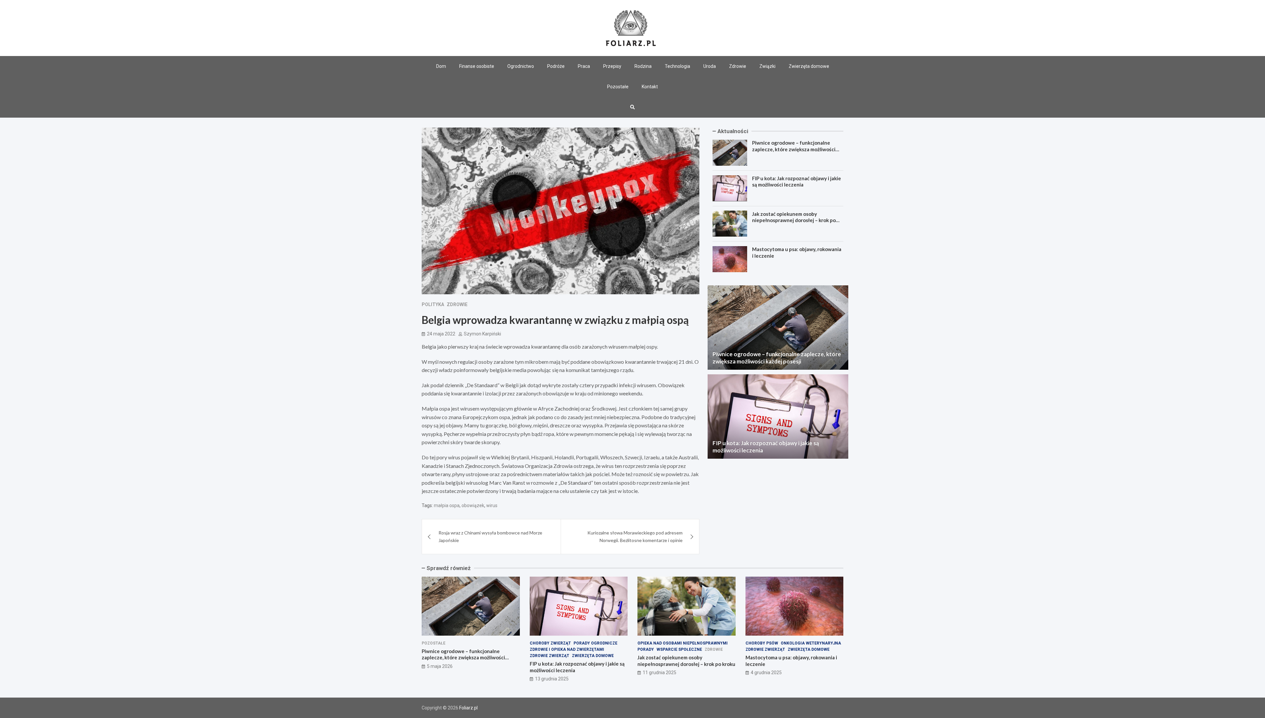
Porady (645, 649)
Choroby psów (761, 643)
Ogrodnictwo (520, 66)
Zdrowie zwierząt (549, 655)
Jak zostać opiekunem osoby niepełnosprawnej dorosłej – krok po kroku (794, 220)
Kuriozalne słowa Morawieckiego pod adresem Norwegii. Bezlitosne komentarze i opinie (635, 536)
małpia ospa (447, 505)
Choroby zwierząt (550, 643)
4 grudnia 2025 (766, 672)
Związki (767, 66)
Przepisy (612, 66)
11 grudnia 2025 (659, 672)
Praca (584, 66)
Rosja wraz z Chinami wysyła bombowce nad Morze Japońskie (490, 536)
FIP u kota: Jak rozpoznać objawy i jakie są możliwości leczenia (796, 181)
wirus (491, 505)
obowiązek (473, 505)
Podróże (556, 66)
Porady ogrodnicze (595, 643)
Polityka (433, 304)
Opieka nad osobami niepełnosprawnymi (682, 643)
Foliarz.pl (468, 707)
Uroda (709, 66)
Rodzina (643, 66)
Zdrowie (737, 66)
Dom (441, 66)
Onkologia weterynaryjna (811, 643)
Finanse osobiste (476, 66)
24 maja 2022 (441, 333)
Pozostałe (618, 86)
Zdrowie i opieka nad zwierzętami (567, 649)
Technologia (677, 66)
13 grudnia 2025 (552, 678)
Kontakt (650, 86)
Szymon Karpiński (482, 333)
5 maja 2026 (440, 666)
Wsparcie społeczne (679, 649)
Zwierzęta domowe (809, 66)
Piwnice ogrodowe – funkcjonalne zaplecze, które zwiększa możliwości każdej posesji (793, 149)
